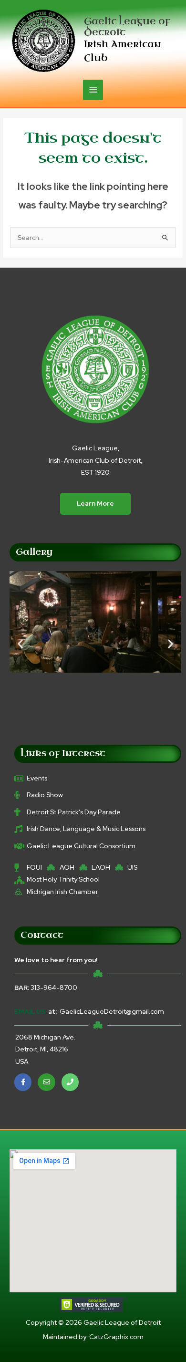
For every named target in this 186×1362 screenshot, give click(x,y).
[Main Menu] (93, 90)
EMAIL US (29, 1011)
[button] (20, 643)
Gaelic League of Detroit (127, 26)
